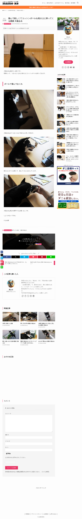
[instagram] (31, 296)
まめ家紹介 (68, 62)
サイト (6, 447)
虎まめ (11, 289)
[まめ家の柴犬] (10, 2)
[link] (23, 296)
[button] (7, 257)
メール (7, 441)
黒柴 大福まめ (24, 230)
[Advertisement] (29, 376)
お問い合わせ (53, 514)
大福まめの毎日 (7, 23)
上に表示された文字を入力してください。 (15, 457)
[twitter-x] (28, 296)
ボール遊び (16, 230)
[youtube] (34, 296)
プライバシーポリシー (36, 514)
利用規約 (28, 514)
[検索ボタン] (77, 3)
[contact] (74, 67)
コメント (8, 413)
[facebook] (25, 296)
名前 (7, 434)
